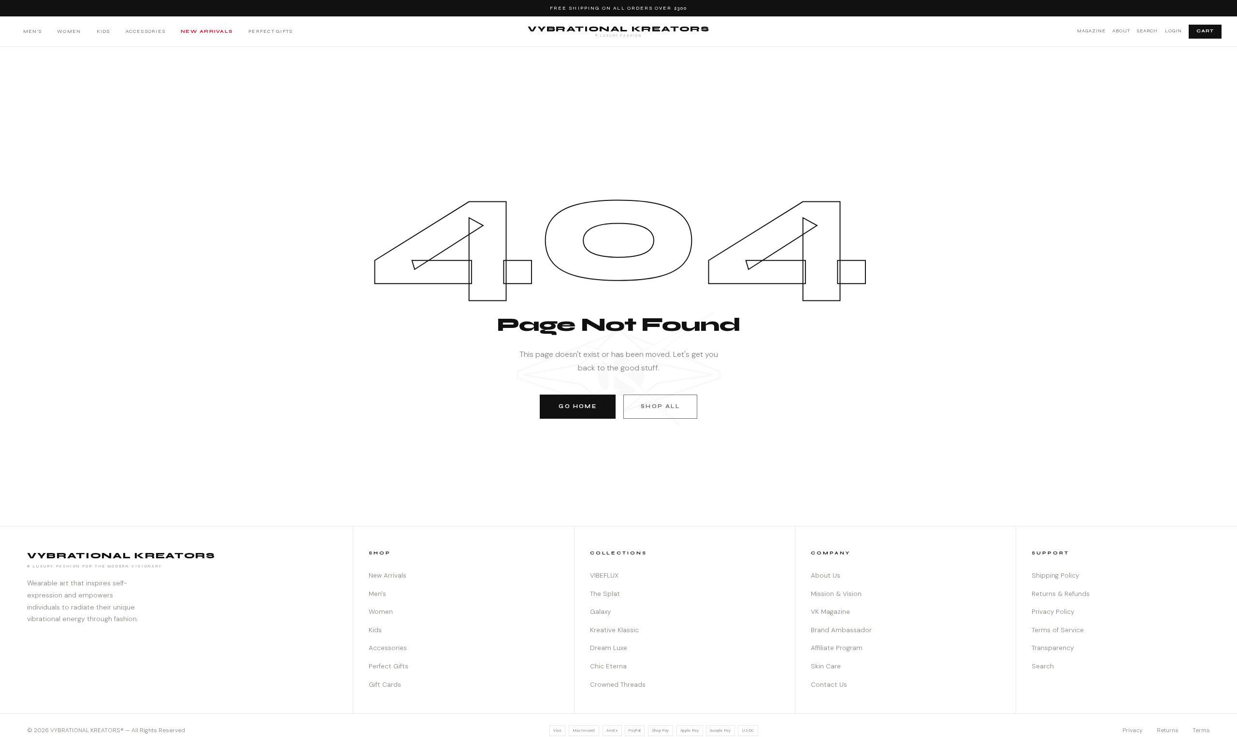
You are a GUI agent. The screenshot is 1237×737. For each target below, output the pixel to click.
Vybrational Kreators (619, 31)
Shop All (660, 406)
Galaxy (600, 612)
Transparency (1053, 648)
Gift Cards (385, 684)
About (1121, 31)
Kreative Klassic (614, 630)
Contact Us (829, 684)
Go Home (577, 406)
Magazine (1091, 31)
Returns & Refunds (1061, 594)
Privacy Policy (1053, 612)
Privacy (1132, 730)
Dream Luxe (608, 648)
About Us (825, 575)
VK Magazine (830, 612)
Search (1147, 31)
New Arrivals (207, 31)
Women (69, 31)
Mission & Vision (836, 594)
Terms (1201, 730)
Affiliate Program (837, 648)
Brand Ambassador (841, 630)
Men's (32, 31)
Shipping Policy (1055, 575)
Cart (1205, 31)
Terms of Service (1058, 630)
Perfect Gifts (270, 31)
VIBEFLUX (604, 575)
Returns (1168, 730)
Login (1173, 31)
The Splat (605, 594)
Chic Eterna (608, 666)
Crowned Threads (618, 684)
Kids (103, 31)
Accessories (146, 31)
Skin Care (826, 666)
